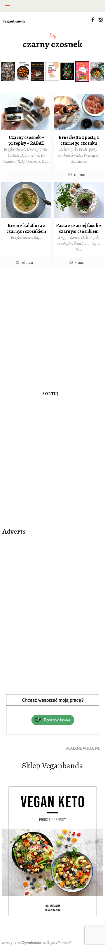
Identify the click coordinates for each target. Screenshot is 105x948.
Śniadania (79, 161)
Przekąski (91, 155)
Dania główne (37, 149)
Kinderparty (88, 149)
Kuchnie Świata (70, 155)
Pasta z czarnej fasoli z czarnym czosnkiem (79, 228)
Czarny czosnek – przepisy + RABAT (26, 140)
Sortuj (50, 394)
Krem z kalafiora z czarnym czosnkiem (26, 228)
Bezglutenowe (14, 149)
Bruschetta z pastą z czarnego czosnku (79, 140)
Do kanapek (68, 149)
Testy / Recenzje (28, 161)
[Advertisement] (52, 327)
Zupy (46, 161)
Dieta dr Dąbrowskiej (23, 155)
